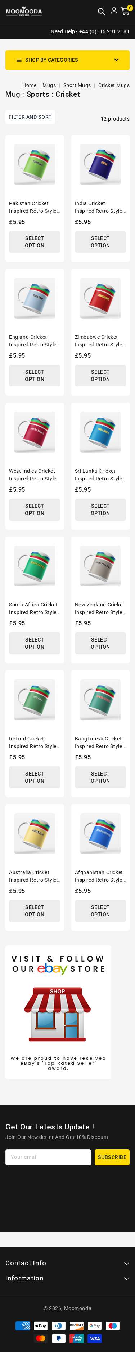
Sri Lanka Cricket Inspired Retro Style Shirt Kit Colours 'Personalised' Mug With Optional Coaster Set (98, 475)
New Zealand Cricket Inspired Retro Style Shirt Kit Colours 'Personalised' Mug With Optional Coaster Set (100, 609)
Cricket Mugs (114, 85)
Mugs (49, 85)
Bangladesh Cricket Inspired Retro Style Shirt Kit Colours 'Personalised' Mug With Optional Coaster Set (98, 743)
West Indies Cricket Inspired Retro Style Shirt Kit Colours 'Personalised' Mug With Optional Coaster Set (33, 475)
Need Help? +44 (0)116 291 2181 (90, 31)
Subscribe (112, 1157)
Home (29, 85)
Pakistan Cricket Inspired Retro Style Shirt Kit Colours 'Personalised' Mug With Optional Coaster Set (33, 207)
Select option (34, 242)
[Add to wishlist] (56, 144)
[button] (101, 12)
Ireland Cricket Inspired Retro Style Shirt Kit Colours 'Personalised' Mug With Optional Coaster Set (33, 743)
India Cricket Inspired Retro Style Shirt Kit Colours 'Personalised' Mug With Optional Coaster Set (98, 207)
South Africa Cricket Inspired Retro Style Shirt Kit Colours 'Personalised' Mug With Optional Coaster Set (33, 609)
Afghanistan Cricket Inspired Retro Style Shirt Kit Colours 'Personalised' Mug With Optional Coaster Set (99, 876)
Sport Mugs (78, 85)
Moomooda (78, 1308)
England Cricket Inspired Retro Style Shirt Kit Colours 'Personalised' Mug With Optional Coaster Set (33, 341)
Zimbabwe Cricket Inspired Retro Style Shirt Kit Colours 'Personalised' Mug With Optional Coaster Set (98, 341)
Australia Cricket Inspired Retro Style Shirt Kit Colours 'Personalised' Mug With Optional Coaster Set (33, 876)
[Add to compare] (56, 157)
